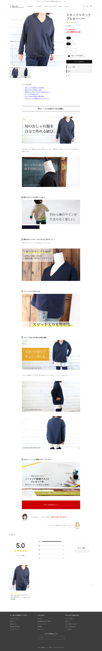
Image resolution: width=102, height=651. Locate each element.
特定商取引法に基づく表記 (44, 621)
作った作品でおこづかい (71, 624)
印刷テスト (12, 621)
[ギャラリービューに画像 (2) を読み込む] (26, 73)
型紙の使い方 (13, 624)
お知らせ (39, 618)
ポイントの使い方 (69, 618)
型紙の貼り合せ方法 (15, 626)
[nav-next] (91, 584)
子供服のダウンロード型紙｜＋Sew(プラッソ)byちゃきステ (52, 647)
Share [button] (69, 75)
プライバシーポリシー (42, 624)
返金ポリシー (40, 629)
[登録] (62, 638)
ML (68, 38)
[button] (30, 6)
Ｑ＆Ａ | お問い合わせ (70, 626)
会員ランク (68, 621)
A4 (68, 44)
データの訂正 (68, 629)
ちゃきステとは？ (14, 618)
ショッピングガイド (15, 629)
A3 (73, 44)
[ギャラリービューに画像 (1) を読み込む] (15, 73)
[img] (71, 23)
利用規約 (39, 626)
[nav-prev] (10, 584)
